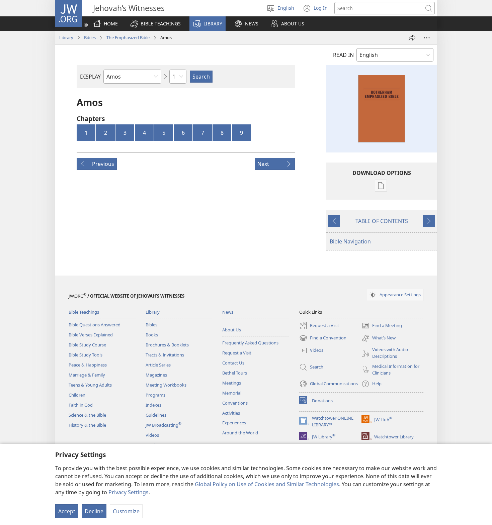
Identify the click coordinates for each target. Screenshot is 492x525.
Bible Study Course (87, 345)
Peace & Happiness (88, 365)
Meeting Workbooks (166, 385)
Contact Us (233, 363)
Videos (152, 435)
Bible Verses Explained (91, 335)
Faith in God (81, 405)
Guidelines (156, 415)
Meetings (231, 383)
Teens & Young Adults (90, 385)
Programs (155, 395)
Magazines (156, 375)
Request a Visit (236, 353)
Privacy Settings (128, 492)
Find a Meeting (381, 326)
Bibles (90, 37)
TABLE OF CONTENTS (381, 221)
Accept (66, 511)
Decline (94, 511)
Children (77, 395)
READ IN (343, 55)
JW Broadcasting (163, 425)
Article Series (158, 365)
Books (152, 335)
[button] (155, 23)
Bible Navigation (350, 241)
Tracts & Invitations (165, 355)
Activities (231, 413)
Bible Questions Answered (94, 325)
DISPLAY (90, 76)
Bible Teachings (84, 312)
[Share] (412, 37)
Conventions (235, 403)
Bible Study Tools (85, 355)
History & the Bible (87, 425)
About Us (231, 330)
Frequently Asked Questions (250, 343)
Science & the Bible (87, 415)
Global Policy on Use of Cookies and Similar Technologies (267, 484)
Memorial (231, 393)
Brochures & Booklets (167, 345)
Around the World (240, 433)
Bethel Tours (234, 373)
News (227, 312)
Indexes (153, 405)
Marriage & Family (87, 375)
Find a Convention (322, 338)
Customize (126, 511)
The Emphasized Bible (128, 37)
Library (66, 37)
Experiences (234, 423)
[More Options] (427, 37)
